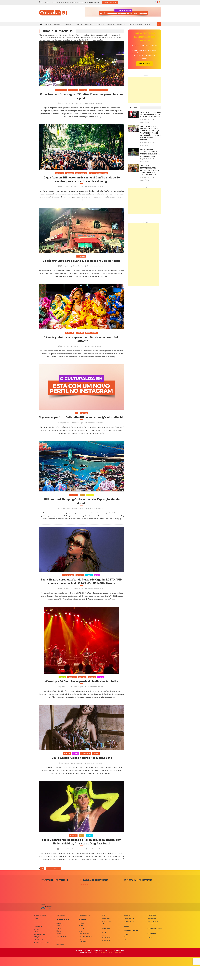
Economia (37, 924)
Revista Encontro (131, 930)
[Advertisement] (144, 90)
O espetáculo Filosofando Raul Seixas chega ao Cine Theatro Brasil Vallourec (150, 114)
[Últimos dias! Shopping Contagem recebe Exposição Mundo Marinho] (81, 466)
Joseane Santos (144, 122)
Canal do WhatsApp (135, 24)
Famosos (59, 923)
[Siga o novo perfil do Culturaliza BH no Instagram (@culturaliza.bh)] (81, 387)
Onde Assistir (83, 941)
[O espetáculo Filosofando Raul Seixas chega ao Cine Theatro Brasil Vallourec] (133, 114)
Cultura (36, 932)
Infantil (90, 495)
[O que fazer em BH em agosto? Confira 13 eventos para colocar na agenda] (81, 61)
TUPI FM (149, 937)
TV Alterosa (151, 915)
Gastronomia (89, 24)
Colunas (109, 24)
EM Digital (37, 937)
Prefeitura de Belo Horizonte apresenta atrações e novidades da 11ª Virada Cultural (149, 152)
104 (49, 869)
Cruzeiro (81, 928)
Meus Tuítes (84, 885)
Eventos (57, 24)
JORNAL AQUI (106, 929)
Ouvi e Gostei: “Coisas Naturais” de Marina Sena (81, 758)
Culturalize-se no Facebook (54, 880)
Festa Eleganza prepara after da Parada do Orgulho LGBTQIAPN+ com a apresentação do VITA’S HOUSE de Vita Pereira (81, 581)
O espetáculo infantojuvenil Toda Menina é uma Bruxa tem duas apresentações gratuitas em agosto (149, 170)
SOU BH (126, 926)
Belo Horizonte (61, 90)
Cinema (58, 928)
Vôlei (80, 931)
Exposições (68, 24)
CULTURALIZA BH (62, 915)
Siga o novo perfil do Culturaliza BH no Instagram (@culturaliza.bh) (81, 417)
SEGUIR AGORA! (144, 64)
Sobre (60, 2)
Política (36, 921)
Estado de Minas (40, 915)
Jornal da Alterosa (152, 921)
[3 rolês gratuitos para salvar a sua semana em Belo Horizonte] (81, 230)
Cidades (104, 932)
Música (97, 575)
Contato (67, 2)
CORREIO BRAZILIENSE (154, 929)
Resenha (96, 753)
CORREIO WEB (151, 933)
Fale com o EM (38, 939)
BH (76, 413)
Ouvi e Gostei (85, 753)
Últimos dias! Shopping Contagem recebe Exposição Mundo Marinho (82, 501)
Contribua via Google (110, 3)
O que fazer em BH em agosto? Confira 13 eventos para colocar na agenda (81, 96)
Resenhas (92, 677)
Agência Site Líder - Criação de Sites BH (107, 952)
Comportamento (61, 936)
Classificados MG (107, 918)
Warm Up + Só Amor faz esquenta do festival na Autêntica (82, 681)
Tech (57, 941)
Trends (58, 933)
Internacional (38, 926)
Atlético (81, 926)
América (81, 923)
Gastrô (126, 939)
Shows (47, 24)
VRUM (104, 915)
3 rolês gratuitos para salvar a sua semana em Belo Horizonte (82, 261)
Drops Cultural (81, 173)
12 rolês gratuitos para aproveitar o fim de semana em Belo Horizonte (81, 339)
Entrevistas (121, 24)
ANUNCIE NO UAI (84, 915)
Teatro (78, 24)
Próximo (56, 869)
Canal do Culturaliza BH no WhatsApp (89, 2)
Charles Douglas (78, 103)
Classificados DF (107, 921)
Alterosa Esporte (152, 924)
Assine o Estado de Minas (42, 942)
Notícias (104, 924)
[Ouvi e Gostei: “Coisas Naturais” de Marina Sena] (81, 727)
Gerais (36, 918)
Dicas (82, 495)
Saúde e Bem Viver (40, 934)
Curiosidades (106, 940)
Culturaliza (73, 90)
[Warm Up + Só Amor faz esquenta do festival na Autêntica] (81, 640)
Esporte (104, 935)
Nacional (36, 929)
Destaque (83, 90)
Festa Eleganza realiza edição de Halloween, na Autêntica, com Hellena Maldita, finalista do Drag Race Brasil (81, 841)
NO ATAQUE (83, 919)
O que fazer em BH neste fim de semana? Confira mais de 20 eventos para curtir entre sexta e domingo (82, 179)
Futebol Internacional (85, 936)
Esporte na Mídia (84, 939)
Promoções (60, 944)
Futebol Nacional (84, 933)
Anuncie (74, 2)
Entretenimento (62, 919)
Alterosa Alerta (151, 918)
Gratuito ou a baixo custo (98, 90)
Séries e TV (60, 926)
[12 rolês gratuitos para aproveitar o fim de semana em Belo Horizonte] (81, 306)
